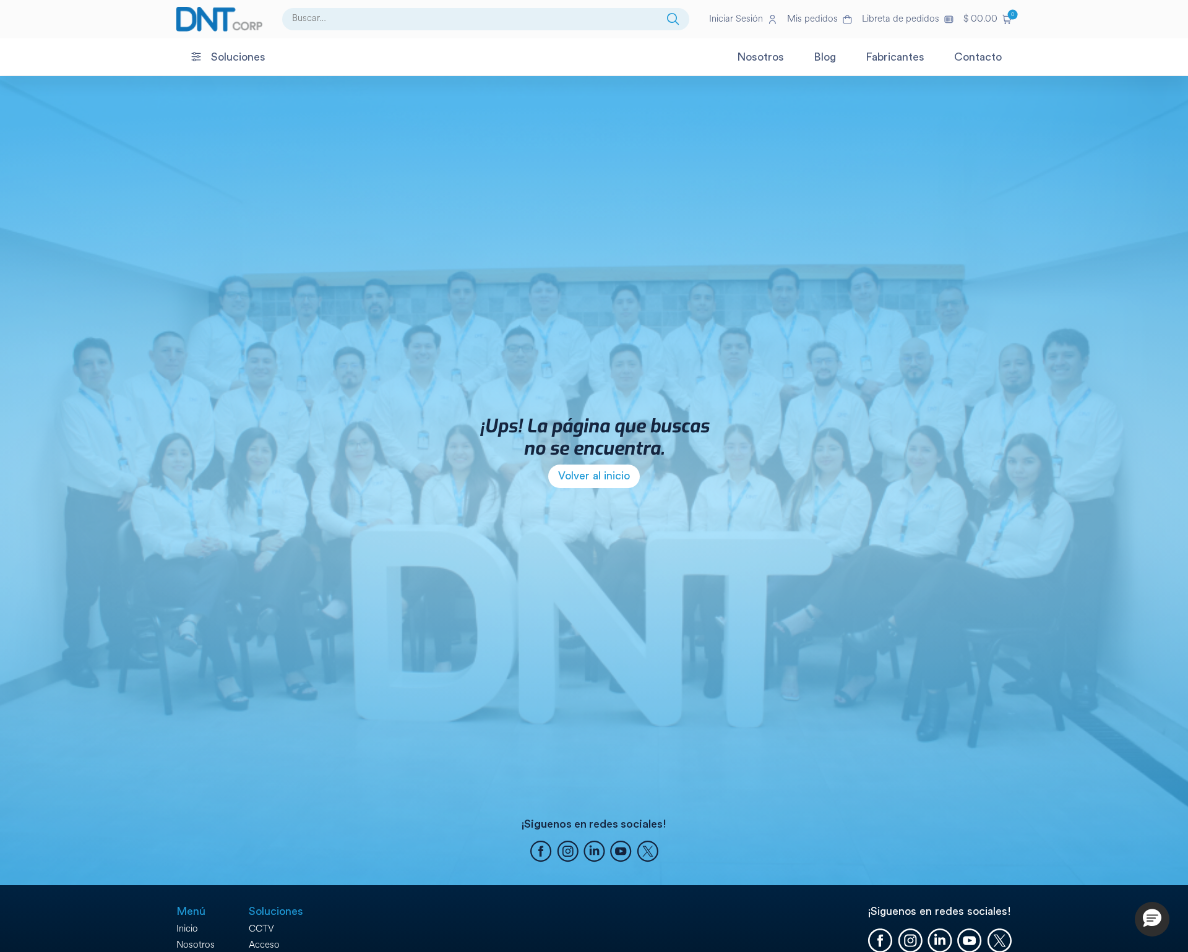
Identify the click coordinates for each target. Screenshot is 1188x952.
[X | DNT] (647, 853)
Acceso (264, 944)
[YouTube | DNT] (621, 853)
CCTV (261, 928)
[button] (987, 19)
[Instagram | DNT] (568, 853)
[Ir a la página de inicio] (219, 19)
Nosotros (195, 944)
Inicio (187, 928)
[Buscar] (673, 19)
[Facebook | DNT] (541, 853)
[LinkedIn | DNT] (594, 853)
